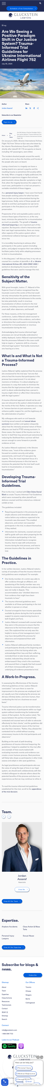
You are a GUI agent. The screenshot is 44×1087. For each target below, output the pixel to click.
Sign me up (8, 122)
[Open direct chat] (38, 1057)
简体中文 (5, 1012)
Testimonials (6, 1005)
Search (4, 1019)
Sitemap (5, 1015)
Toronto (28, 987)
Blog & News (11, 135)
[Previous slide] (3, 816)
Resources (5, 1001)
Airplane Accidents (9, 926)
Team (4, 990)
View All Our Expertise (12, 947)
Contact (5, 1008)
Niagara (28, 995)
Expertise (5, 994)
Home (3, 135)
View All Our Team (11, 901)
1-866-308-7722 (7, 1033)
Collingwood (30, 1002)
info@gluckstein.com (9, 1030)
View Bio (21, 889)
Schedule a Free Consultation (21, 8)
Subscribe (33, 975)
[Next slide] (9, 816)
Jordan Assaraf (22, 877)
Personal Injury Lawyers (8, 937)
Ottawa (28, 991)
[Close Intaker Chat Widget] (41, 1057)
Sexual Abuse (28, 935)
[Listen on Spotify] (9, 1046)
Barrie (28, 999)
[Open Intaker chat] (17, 1086)
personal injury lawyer (15, 192)
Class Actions (7, 998)
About (4, 987)
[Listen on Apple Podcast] (21, 1046)
